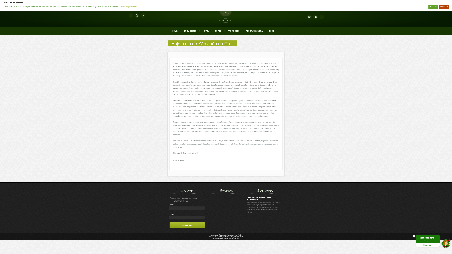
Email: (172, 214)
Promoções (234, 31)
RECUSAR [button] (444, 7)
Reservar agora (254, 31)
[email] (315, 17)
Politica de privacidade (128, 7)
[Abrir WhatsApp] (5, 248)
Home (175, 31)
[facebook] (143, 15)
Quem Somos (190, 31)
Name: (172, 204)
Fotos (218, 31)
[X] (137, 15)
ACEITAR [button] (433, 7)
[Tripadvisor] (309, 17)
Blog (271, 31)
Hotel (206, 31)
